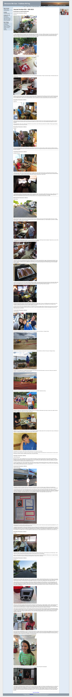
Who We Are (42, 6)
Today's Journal (29, 6)
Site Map (5, 29)
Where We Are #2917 (35, 6)
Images (5, 28)
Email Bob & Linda (7, 13)
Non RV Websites (6, 25)
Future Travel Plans (7, 20)
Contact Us (46, 6)
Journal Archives (6, 10)
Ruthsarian (31, 694)
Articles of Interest (7, 27)
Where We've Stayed (7, 19)
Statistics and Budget (7, 26)
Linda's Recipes (6, 23)
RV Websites (6, 24)
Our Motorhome (6, 17)
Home (25, 6)
